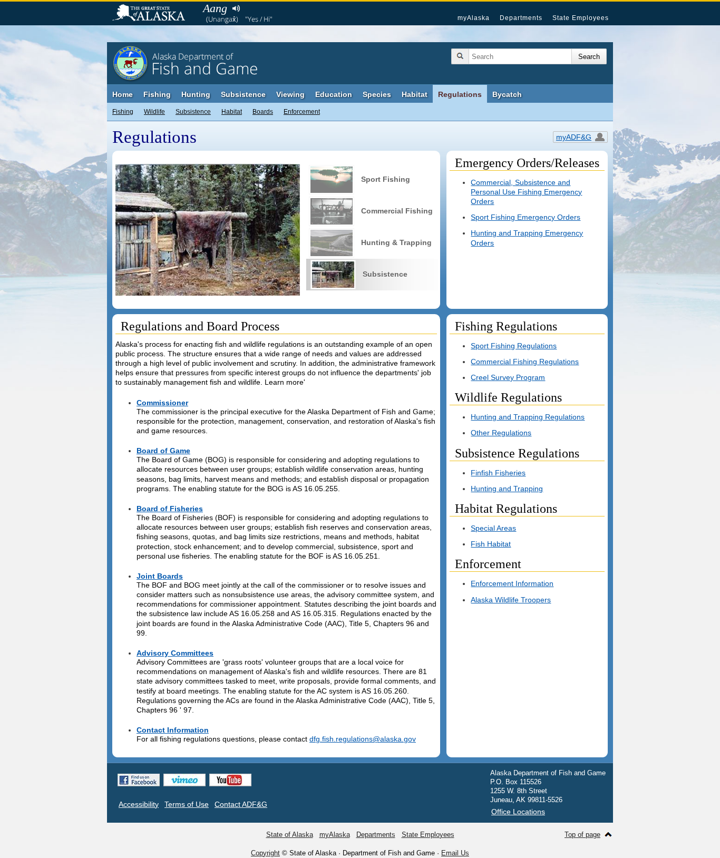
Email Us (455, 853)
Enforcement (302, 111)
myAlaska (474, 18)
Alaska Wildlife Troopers (511, 600)
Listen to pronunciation (235, 8)
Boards (262, 111)
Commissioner (162, 402)
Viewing (290, 94)
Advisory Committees (175, 653)
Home (122, 94)
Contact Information (173, 730)
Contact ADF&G (241, 804)
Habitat (414, 94)
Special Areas (493, 528)
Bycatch (507, 94)
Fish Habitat (491, 544)
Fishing (157, 94)
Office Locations (518, 811)
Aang (215, 8)
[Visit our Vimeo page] (184, 780)
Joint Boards (160, 576)
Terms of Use (186, 804)
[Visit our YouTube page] (230, 780)
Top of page (582, 834)
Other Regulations (501, 432)
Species (377, 94)
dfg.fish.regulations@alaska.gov (362, 739)
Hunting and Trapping (507, 488)
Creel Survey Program (508, 377)
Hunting (195, 94)
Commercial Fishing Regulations (525, 361)
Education (333, 94)
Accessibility (139, 804)
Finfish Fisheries (498, 473)
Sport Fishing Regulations (514, 346)
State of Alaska (154, 13)
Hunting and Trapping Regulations (528, 417)
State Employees (580, 18)
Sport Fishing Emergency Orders (525, 217)
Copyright (265, 853)
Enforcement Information (512, 583)
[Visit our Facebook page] (139, 780)
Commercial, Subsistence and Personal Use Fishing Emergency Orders (526, 192)
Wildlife (154, 111)
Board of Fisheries (170, 508)
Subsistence (243, 94)
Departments (521, 18)
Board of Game (163, 450)
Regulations (460, 94)
